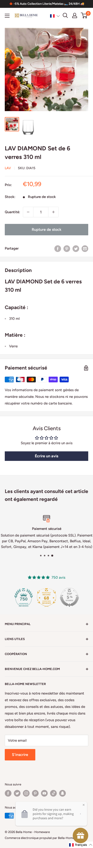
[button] (55, 16)
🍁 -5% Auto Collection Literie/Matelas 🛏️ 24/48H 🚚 (46, 3)
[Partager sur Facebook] (57, 248)
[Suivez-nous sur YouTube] (44, 793)
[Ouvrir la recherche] (65, 15)
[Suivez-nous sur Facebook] (8, 793)
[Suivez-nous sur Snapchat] (62, 793)
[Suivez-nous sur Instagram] (26, 793)
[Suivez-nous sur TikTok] (53, 793)
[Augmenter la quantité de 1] (53, 212)
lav (8, 168)
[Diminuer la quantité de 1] (28, 212)
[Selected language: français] (55, 16)
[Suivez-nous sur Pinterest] (35, 793)
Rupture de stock (46, 229)
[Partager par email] (85, 248)
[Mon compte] (74, 15)
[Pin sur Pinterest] (66, 248)
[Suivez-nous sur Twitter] (17, 793)
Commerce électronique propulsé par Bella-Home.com (43, 838)
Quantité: (12, 212)
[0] (84, 15)
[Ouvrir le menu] (7, 16)
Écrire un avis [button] (46, 456)
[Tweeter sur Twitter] (75, 248)
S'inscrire (20, 754)
